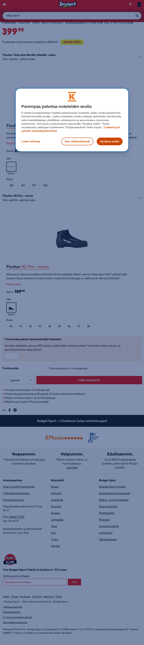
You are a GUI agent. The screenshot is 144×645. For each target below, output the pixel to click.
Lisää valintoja (30, 141)
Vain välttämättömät (77, 141)
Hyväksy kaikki (109, 141)
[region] (72, 120)
